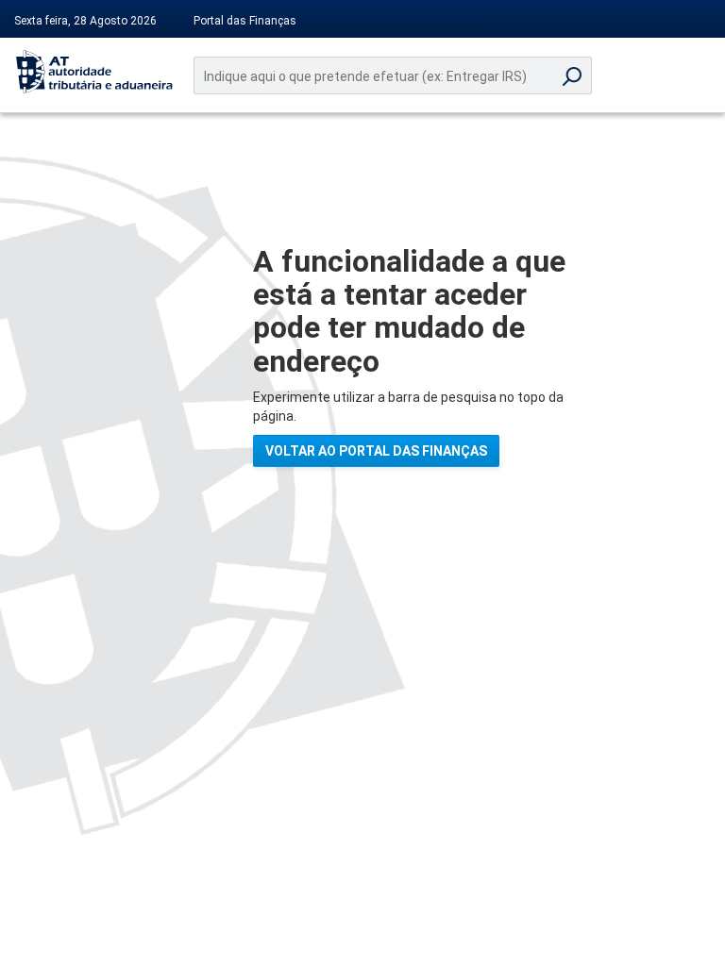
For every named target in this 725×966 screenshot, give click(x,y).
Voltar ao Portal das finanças (376, 450)
